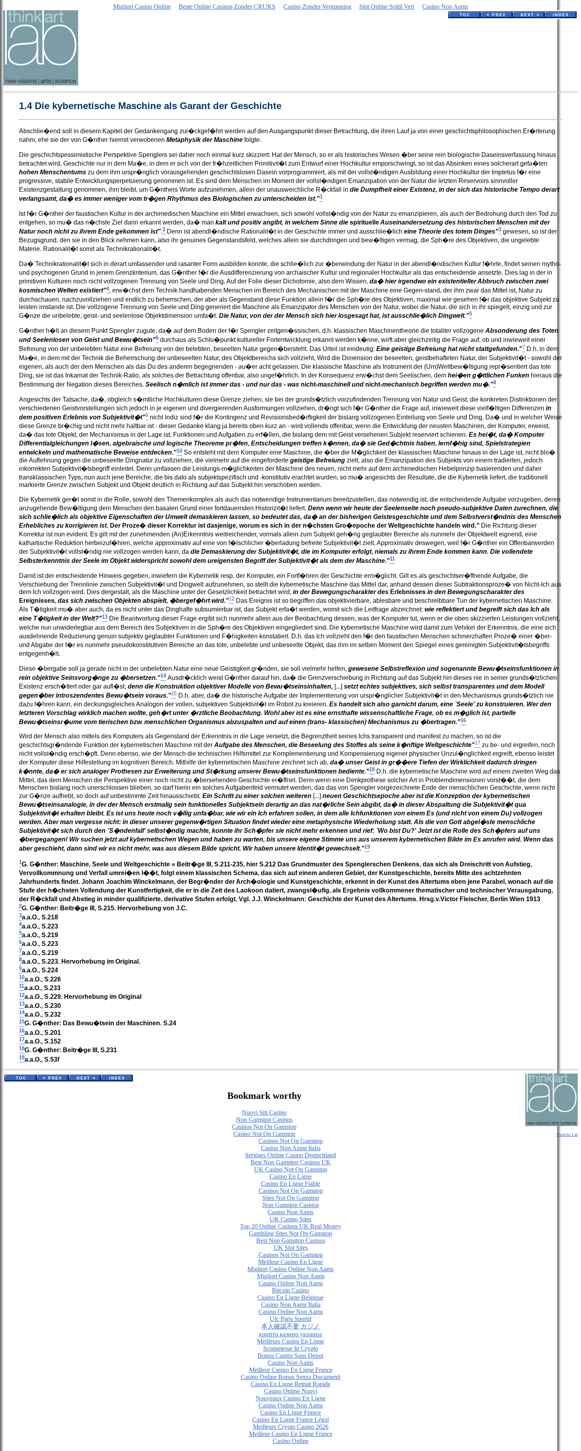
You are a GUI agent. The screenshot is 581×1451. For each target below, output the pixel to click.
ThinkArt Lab (567, 1134)
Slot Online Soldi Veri (386, 6)
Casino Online (291, 1441)
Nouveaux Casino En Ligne (291, 1398)
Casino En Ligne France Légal (290, 1419)
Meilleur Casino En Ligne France (290, 1369)
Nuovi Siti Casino (264, 1112)
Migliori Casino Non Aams (290, 1276)
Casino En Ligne (291, 1176)
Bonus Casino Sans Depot (290, 1355)
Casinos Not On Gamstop (264, 1126)
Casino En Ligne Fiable (290, 1183)
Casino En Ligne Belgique (290, 1297)
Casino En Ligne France (290, 1412)
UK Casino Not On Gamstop (290, 1169)
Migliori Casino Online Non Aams (290, 1269)
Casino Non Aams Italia (291, 1148)
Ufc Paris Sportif (290, 1318)
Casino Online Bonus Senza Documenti (290, 1377)
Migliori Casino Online (142, 6)
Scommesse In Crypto (290, 1348)
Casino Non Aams (445, 6)
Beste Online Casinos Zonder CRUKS (227, 6)
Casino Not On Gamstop (264, 1133)
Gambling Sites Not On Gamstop (290, 1233)
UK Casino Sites (290, 1219)
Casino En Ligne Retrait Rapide (290, 1384)
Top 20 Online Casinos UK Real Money (290, 1226)
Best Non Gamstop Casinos (290, 1240)
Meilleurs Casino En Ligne (290, 1341)
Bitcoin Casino (290, 1290)
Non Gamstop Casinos (264, 1119)
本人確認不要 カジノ (290, 1326)
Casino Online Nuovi (290, 1391)
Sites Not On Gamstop (290, 1197)
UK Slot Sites (291, 1247)
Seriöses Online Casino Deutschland (290, 1155)
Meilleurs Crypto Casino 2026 (290, 1426)
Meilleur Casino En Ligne (290, 1262)
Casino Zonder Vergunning (317, 6)
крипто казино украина (290, 1334)
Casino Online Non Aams (290, 1283)
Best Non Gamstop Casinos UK (291, 1162)
